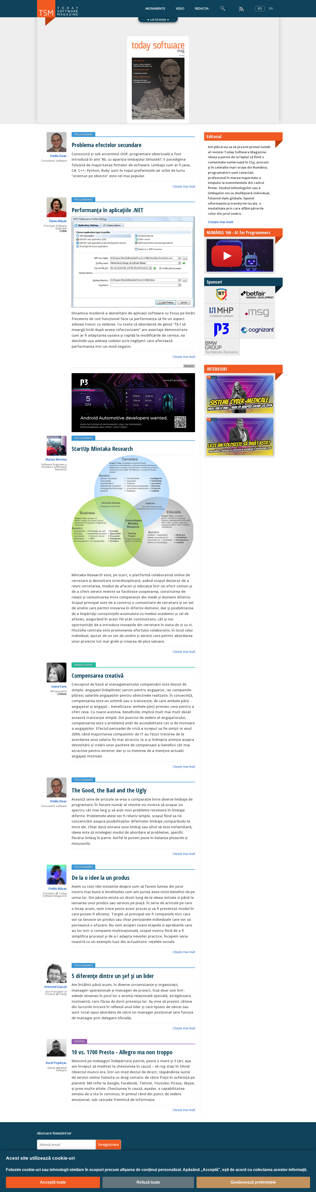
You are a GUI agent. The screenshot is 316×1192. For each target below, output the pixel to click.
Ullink (63, 694)
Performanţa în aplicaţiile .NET (107, 210)
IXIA (64, 231)
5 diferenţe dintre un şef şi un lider (113, 976)
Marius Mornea (56, 459)
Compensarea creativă (97, 675)
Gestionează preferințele (253, 1182)
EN (271, 8)
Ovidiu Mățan (57, 888)
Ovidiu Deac (58, 155)
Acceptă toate (53, 1182)
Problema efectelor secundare (106, 145)
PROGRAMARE (83, 134)
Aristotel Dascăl (55, 986)
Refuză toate (148, 1182)
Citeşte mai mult (184, 186)
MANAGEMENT (83, 665)
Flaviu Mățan (58, 221)
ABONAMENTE (155, 8)
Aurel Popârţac (56, 1062)
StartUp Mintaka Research (102, 448)
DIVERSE (79, 1041)
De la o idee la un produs (101, 877)
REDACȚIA (202, 8)
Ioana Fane (59, 686)
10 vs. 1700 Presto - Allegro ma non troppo (122, 1052)
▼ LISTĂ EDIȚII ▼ (158, 19)
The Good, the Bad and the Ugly (109, 790)
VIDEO (180, 8)
